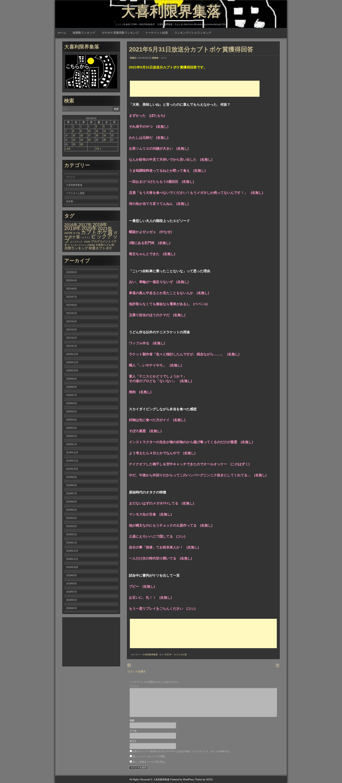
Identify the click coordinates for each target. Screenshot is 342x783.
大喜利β (91, 245)
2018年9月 (71, 575)
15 (74, 135)
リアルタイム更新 (75, 193)
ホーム (62, 32)
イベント (70, 176)
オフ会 (76, 233)
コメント (134, 686)
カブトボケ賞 (180, 654)
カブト (164, 58)
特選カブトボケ (100, 248)
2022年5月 (71, 272)
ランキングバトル (78, 245)
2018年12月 (72, 550)
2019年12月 (72, 452)
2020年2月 (71, 436)
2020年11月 (72, 362)
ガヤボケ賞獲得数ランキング (120, 32)
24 (89, 140)
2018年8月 (71, 583)
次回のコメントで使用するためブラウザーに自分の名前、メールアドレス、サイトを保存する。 (182, 751)
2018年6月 (71, 600)
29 (74, 144)
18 (97, 135)
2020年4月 (71, 419)
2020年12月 (72, 354)
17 (89, 135)
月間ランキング (76, 248)
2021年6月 (71, 305)
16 (81, 135)
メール (133, 730)
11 (97, 131)
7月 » (98, 148)
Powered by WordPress (182, 779)
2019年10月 (72, 469)
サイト (133, 741)
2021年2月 (71, 337)
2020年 (89, 228)
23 (81, 140)
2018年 (100, 224)
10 (89, 131)
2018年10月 (72, 567)
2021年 (168, 654)
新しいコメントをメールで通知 (149, 756)
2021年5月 (71, 313)
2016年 (71, 224)
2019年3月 (71, 526)
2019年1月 (71, 542)
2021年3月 (71, 329)
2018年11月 (72, 559)
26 (104, 140)
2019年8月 (71, 485)
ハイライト (85, 237)
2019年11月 (72, 460)
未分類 (69, 201)
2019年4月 (71, 518)
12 (104, 131)
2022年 (68, 233)
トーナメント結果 (156, 32)
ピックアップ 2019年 (80, 242)
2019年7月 (71, 493)
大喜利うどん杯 (104, 244)
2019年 (72, 228)
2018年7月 (71, 591)
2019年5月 (71, 510)
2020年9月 (71, 378)
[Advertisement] (195, 89)
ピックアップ (91, 238)
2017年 (85, 224)
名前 (132, 720)
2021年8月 (71, 288)
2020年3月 (71, 428)
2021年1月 (71, 346)
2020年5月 (71, 411)
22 (74, 140)
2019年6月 (71, 501)
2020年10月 (72, 370)
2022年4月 (71, 280)
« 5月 (68, 148)
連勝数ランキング (83, 32)
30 (81, 144)
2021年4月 (71, 321)
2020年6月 (71, 403)
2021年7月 (71, 296)
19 (104, 135)
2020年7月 (71, 395)
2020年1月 (71, 444)
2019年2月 (71, 534)
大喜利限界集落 (171, 11)
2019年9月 (71, 477)
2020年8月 (71, 387)
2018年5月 (71, 608)
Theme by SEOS (204, 779)
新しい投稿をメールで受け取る (149, 762)
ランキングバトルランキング (192, 32)
